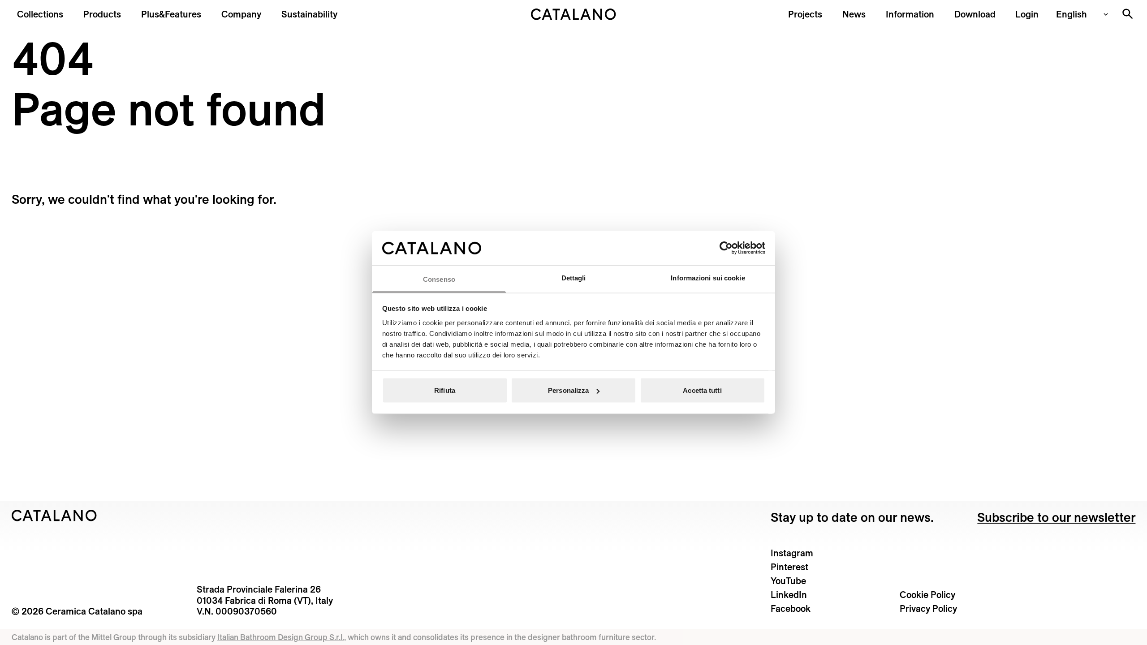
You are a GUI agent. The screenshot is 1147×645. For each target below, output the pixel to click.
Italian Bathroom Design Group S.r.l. (280, 637)
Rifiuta (444, 390)
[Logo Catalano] (54, 515)
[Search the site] (1127, 14)
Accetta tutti (702, 390)
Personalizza (568, 390)
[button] (40, 14)
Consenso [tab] (439, 279)
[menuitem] (171, 14)
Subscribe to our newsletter (1056, 517)
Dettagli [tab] (573, 277)
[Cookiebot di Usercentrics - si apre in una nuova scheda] (726, 248)
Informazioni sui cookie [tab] (708, 277)
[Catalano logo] (573, 14)
